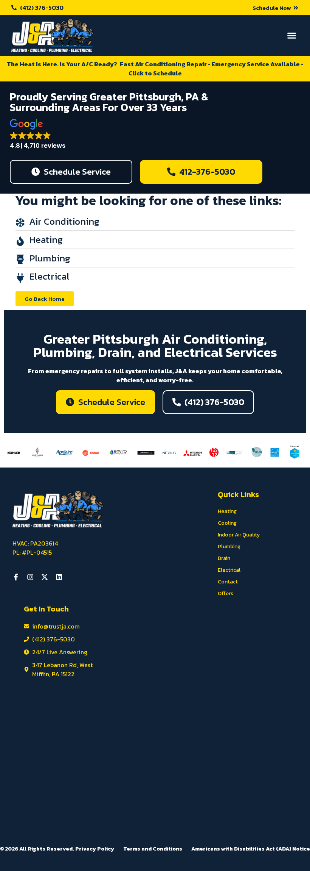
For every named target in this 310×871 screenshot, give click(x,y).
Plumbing (229, 546)
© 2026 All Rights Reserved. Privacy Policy (57, 849)
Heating (227, 511)
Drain (224, 558)
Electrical (229, 570)
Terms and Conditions (152, 849)
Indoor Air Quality (239, 535)
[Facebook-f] (15, 577)
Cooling (227, 523)
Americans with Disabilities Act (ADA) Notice (250, 849)
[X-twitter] (44, 577)
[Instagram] (30, 577)
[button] (276, 8)
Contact (228, 582)
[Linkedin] (59, 577)
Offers (225, 593)
